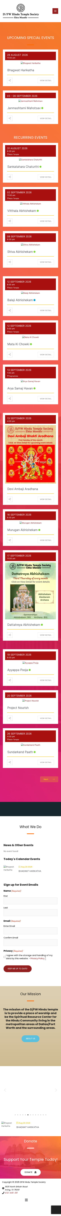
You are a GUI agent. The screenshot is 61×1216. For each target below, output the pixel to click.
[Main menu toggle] (55, 11)
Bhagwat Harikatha (20, 70)
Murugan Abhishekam (22, 530)
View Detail (45, 81)
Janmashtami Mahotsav (24, 108)
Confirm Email (11, 937)
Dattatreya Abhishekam (23, 624)
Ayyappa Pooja (17, 670)
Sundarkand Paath (20, 752)
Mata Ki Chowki (18, 344)
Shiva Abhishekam (20, 251)
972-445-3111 (11, 1193)
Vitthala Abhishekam (21, 210)
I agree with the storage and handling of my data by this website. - (29, 957)
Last (6, 907)
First (6, 895)
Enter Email (9, 926)
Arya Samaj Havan (20, 388)
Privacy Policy (37, 958)
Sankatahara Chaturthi (23, 166)
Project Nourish (18, 708)
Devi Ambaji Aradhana (22, 489)
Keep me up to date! (17, 968)
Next (46, 779)
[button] (5, 1090)
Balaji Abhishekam (20, 300)
